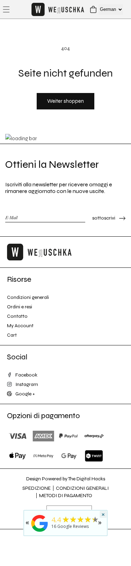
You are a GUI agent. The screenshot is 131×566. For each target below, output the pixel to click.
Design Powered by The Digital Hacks (65, 479)
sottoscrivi (103, 218)
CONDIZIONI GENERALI (82, 488)
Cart (12, 335)
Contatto (17, 316)
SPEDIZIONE (36, 488)
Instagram (26, 384)
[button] (6, 9)
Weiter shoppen (65, 101)
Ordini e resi (19, 307)
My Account (20, 326)
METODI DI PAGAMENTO (65, 496)
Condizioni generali (28, 297)
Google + (25, 394)
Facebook (26, 375)
